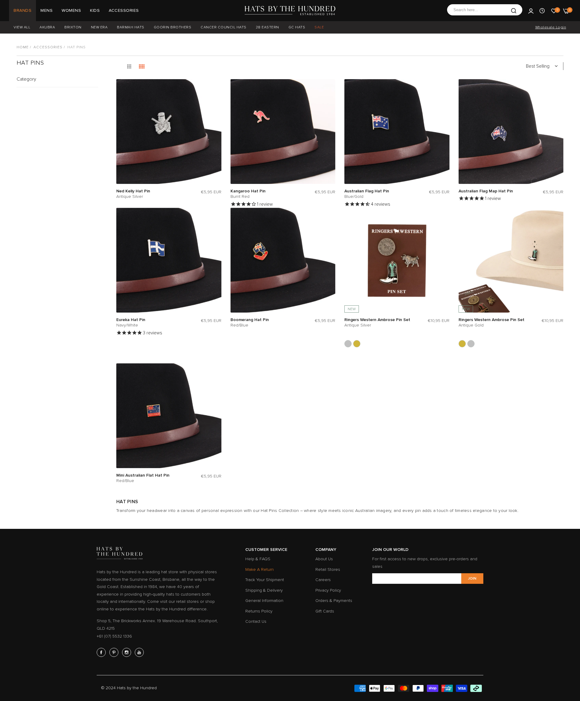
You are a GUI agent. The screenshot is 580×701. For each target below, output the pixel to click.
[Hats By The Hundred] (290, 10)
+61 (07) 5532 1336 (114, 636)
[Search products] (513, 10)
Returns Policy (258, 611)
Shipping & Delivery (264, 590)
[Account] (530, 10)
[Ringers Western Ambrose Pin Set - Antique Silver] (348, 343)
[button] (215, 90)
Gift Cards (324, 611)
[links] (102, 652)
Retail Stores (327, 569)
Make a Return (259, 569)
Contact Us (255, 621)
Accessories (48, 47)
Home (23, 47)
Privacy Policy (328, 590)
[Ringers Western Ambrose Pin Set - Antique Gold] (356, 343)
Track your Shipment (264, 579)
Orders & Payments (333, 600)
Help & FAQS (257, 558)
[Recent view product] (542, 10)
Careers (323, 579)
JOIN (472, 578)
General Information (264, 600)
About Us (324, 558)
